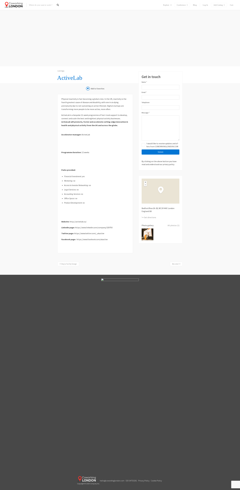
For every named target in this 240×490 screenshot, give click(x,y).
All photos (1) (173, 225)
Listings (61, 71)
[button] (162, 190)
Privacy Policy (144, 480)
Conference (181, 5)
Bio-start (175, 264)
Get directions (150, 217)
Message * (146, 113)
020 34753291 (131, 480)
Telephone (146, 102)
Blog (195, 5)
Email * (144, 92)
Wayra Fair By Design (69, 264)
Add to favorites (97, 88)
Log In (205, 5)
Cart (231, 5)
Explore (166, 5)
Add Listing (218, 5)
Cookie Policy (156, 480)
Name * (144, 82)
